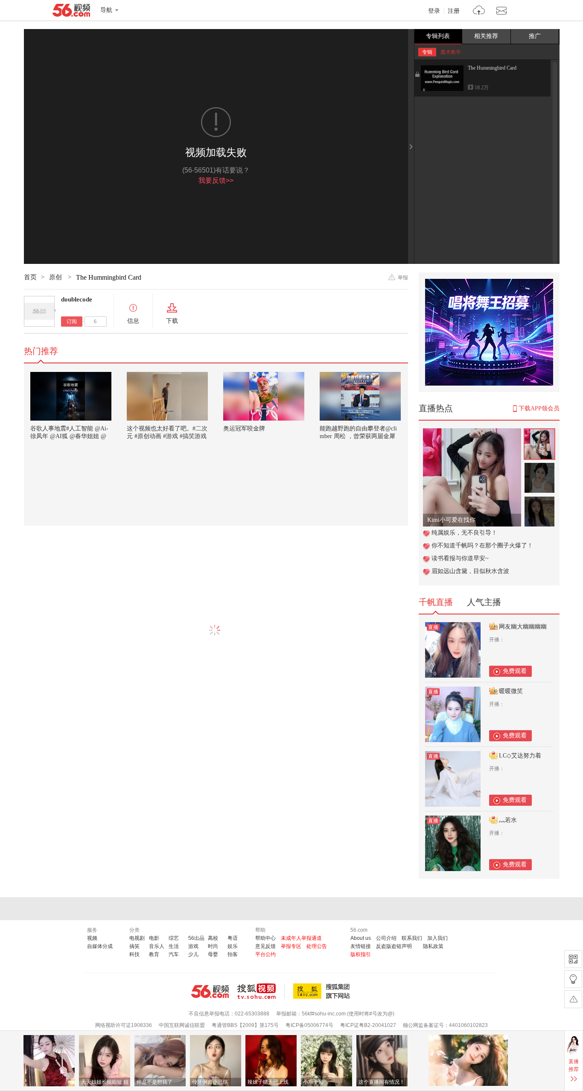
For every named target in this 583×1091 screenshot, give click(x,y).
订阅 (72, 322)
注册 (454, 11)
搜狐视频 (261, 991)
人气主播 (484, 602)
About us (360, 938)
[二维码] (573, 959)
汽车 (174, 954)
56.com (71, 12)
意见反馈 (265, 946)
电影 (154, 938)
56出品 (196, 938)
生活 (174, 946)
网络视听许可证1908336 (123, 1025)
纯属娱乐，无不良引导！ (464, 532)
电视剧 (137, 938)
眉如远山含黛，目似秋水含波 (470, 571)
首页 (30, 277)
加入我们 (437, 938)
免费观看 (515, 671)
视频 (92, 938)
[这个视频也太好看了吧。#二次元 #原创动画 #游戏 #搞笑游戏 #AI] (167, 396)
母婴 (213, 954)
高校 (213, 938)
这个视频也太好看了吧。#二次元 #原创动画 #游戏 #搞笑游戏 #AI (167, 436)
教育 (154, 954)
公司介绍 (386, 938)
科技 (134, 954)
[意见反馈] (573, 999)
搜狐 (323, 991)
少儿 (193, 954)
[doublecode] (39, 311)
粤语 (232, 938)
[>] (479, 11)
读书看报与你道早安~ (460, 558)
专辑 (427, 52)
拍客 (232, 954)
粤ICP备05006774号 (309, 1025)
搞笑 (134, 946)
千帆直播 (436, 602)
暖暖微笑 (511, 691)
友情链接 (360, 946)
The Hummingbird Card (492, 68)
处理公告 (316, 946)
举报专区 (291, 946)
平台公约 (265, 954)
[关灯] (573, 979)
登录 (434, 11)
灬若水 (508, 820)
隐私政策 (433, 946)
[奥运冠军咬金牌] (263, 396)
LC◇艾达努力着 (520, 755)
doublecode (76, 299)
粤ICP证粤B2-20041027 (368, 1025)
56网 (210, 991)
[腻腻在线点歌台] (472, 433)
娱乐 (232, 946)
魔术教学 (450, 52)
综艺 (174, 938)
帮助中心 (265, 938)
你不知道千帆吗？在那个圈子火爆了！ (482, 545)
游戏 (193, 946)
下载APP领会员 (539, 408)
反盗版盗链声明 (394, 946)
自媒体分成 (100, 946)
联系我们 (412, 938)
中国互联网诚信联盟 (182, 1025)
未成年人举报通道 (301, 938)
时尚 (213, 946)
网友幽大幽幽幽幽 (523, 626)
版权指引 (360, 954)
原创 (56, 277)
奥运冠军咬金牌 (244, 428)
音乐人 (156, 946)
